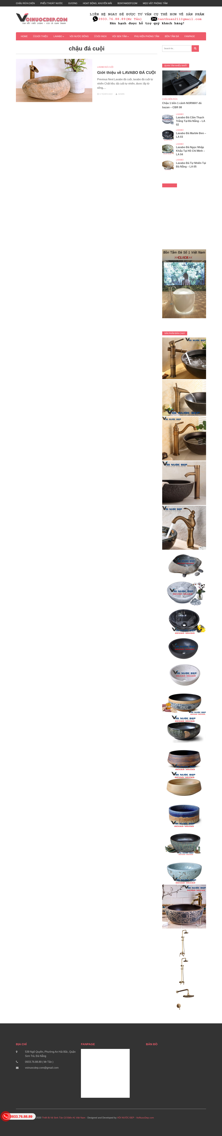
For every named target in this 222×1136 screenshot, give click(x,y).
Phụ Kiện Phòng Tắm (146, 36)
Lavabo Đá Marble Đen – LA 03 (191, 135)
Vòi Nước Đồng (79, 36)
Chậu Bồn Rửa (169, 99)
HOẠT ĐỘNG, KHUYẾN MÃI (97, 3)
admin (121, 94)
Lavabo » (58, 36)
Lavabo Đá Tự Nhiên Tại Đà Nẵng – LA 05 (191, 165)
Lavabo (179, 114)
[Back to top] (212, 1126)
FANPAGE (189, 36)
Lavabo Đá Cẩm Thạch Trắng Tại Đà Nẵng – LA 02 (190, 121)
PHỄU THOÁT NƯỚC (51, 3)
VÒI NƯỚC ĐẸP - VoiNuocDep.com (135, 1117)
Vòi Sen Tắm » (120, 36)
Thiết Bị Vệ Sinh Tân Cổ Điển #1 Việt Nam (63, 1117)
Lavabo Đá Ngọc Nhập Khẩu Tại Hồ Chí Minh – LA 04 (190, 151)
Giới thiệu (40, 36)
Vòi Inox (100, 36)
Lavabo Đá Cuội (105, 67)
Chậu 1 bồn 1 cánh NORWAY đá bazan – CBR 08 (182, 105)
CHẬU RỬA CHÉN (25, 3)
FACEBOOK (169, 185)
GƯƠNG (72, 3)
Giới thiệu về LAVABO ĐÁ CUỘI (126, 72)
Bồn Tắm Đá (172, 36)
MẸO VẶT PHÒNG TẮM (155, 3)
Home (24, 36)
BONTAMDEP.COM (127, 3)
